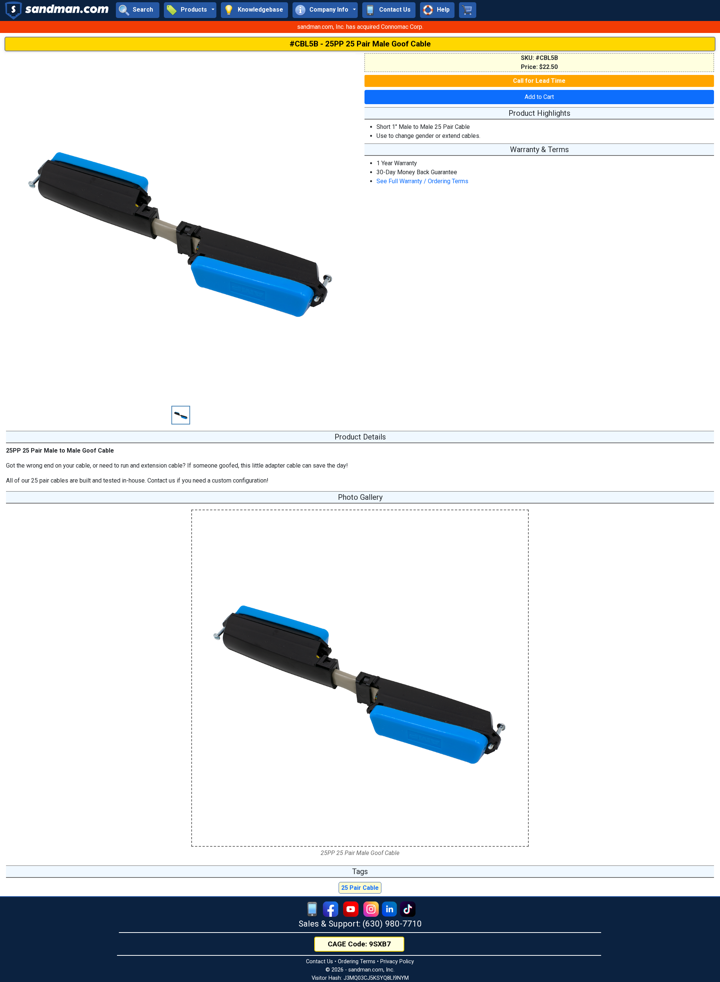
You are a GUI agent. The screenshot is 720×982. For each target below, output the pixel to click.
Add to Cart (539, 96)
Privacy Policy (397, 961)
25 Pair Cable (360, 887)
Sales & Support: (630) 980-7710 (360, 923)
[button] (190, 10)
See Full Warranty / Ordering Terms (422, 181)
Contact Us (319, 961)
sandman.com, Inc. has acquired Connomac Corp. (360, 26)
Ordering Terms (356, 961)
